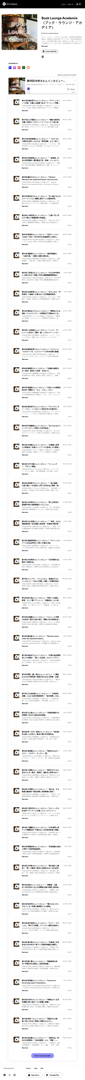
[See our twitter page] (9, 1075)
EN (80, 4)
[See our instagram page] (14, 1075)
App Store (35, 1075)
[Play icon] (28, 88)
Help (42, 1068)
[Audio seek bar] (50, 93)
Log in (63, 4)
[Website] (42, 57)
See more (44, 46)
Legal (35, 1068)
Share (72, 89)
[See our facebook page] (4, 1075)
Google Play (54, 1075)
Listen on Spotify (50, 51)
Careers (28, 1068)
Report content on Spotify (67, 75)
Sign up (70, 4)
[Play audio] (74, 80)
